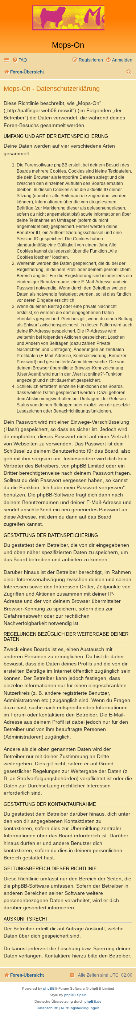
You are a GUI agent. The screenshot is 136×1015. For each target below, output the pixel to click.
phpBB (49, 988)
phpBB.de (93, 1001)
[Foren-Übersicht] (68, 20)
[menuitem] (19, 60)
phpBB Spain (75, 995)
